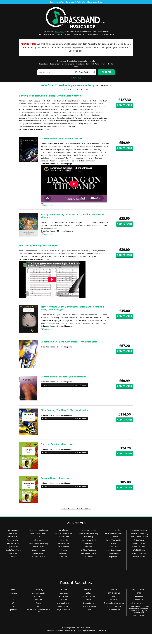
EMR (38, 537)
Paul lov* (63, 590)
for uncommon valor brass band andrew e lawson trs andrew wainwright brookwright (139, 609)
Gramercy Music (38, 553)
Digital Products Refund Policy (94, 630)
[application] (64, 385)
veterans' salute (38, 593)
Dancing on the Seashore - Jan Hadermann (63, 376)
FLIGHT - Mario (89, 596)
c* (13, 603)
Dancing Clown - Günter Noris (56, 478)
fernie (38, 603)
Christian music (114, 610)
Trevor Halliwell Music (139, 537)
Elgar (89, 610)
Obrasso (88, 547)
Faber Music (38, 540)
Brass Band (43, 64)
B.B (13, 600)
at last (88, 593)
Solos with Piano (92, 64)
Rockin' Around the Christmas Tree (38, 611)
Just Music (63, 540)
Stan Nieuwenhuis (114, 550)
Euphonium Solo (138, 590)
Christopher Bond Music (38, 530)
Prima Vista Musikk (113, 540)
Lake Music (63, 553)
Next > (87, 90)
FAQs (79, 630)
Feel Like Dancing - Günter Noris (58, 444)
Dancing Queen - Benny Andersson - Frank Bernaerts (69, 341)
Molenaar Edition (89, 530)
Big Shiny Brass (13, 547)
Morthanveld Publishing (88, 533)
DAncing (13, 590)
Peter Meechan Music (113, 533)
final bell (113, 600)
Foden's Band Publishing (38, 543)
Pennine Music (114, 530)
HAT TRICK (38, 596)
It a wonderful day (88, 606)
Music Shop (88, 537)
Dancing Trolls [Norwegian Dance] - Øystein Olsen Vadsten (50, 95)
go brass (13, 610)
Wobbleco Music (138, 547)
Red (113, 596)
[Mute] (80, 385)
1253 (139, 593)
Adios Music (13, 530)
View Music (48, 205)
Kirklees (63, 550)
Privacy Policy (70, 630)
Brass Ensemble (56, 64)
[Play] (42, 385)
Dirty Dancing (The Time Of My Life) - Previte (64, 410)
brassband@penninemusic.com (101, 34)
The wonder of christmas (114, 603)
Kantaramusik (63, 543)
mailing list (59, 31)
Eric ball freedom (114, 606)
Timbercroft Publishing (139, 533)
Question (38, 606)
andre (88, 600)
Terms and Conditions (54, 630)
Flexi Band (80, 64)
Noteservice (88, 543)
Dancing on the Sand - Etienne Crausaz (61, 138)
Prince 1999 (63, 596)
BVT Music (13, 553)
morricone (13, 593)
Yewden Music (139, 557)
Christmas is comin (139, 603)
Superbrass (113, 557)
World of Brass (139, 550)
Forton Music (38, 547)
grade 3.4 (139, 600)
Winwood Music (139, 543)
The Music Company (139, 530)
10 (82, 90)
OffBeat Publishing (88, 550)
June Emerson (63, 537)
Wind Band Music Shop (92, 2)
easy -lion (139, 596)
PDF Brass (89, 557)
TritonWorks (139, 540)
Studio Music (114, 553)
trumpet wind (88, 603)
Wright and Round (139, 553)
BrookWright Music (13, 550)
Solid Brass (113, 547)
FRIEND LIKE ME (113, 593)
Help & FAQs (76, 78)
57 (13, 596)
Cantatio (13, 557)
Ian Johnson (63, 530)
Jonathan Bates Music (63, 533)
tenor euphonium (64, 603)
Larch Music (63, 557)
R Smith (114, 543)
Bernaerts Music (13, 543)
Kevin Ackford (63, 547)
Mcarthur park (63, 606)
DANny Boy (38, 590)
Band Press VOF (13, 540)
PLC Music (114, 537)
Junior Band (69, 64)
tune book (64, 593)
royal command (63, 610)
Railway (64, 600)
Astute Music (13, 537)
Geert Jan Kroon (38, 550)
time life (114, 590)
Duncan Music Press (38, 533)
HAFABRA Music (38, 557)
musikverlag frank (89, 540)
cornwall (38, 600)
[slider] (85, 384)
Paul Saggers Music (89, 553)
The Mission (89, 590)
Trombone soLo (139, 615)
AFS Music (13, 533)
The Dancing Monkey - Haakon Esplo (38, 245)
